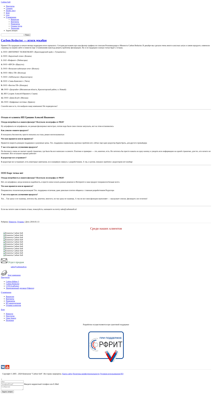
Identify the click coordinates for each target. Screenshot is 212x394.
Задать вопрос (7, 392)
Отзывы (20, 222)
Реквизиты (15, 24)
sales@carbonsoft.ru (18, 267)
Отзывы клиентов (13, 305)
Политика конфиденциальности (86, 374)
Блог (8, 13)
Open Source (11, 318)
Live (7, 15)
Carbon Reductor (12, 284)
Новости (12, 222)
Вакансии (15, 19)
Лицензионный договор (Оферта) (20, 288)
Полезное (10, 320)
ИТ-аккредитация (13, 303)
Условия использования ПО (111, 374)
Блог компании (14, 275)
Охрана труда (16, 26)
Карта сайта (67, 374)
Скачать (9, 8)
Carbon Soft (5, 2)
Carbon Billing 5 (12, 282)
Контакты (15, 22)
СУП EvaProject (12, 286)
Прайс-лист (11, 11)
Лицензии (15, 28)
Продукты (10, 6)
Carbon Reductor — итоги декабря (24, 40)
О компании (11, 17)
